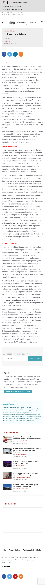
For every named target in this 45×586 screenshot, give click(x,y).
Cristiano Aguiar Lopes (23, 477)
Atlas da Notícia (8, 6)
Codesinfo (18, 6)
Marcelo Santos (20, 466)
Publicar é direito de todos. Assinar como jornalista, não (25, 462)
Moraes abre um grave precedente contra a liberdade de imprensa (25, 474)
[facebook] (4, 54)
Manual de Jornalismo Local (12, 9)
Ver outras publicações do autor (18, 392)
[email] (21, 54)
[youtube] (15, 576)
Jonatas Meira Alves (22, 488)
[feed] (21, 576)
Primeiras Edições (9, 31)
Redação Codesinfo (22, 441)
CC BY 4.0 (10, 562)
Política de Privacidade (32, 550)
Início (4, 550)
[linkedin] (15, 54)
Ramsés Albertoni (21, 454)
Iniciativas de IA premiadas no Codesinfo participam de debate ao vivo (27, 438)
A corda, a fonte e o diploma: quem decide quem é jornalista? (25, 485)
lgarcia (8, 41)
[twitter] (9, 54)
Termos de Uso (14, 550)
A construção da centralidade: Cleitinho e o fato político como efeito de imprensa (27, 450)
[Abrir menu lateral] (2, 22)
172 (9, 39)
